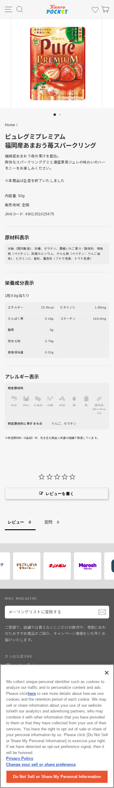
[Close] (106, 672)
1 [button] (55, 114)
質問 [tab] (48, 522)
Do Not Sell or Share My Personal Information (57, 776)
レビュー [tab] (16, 522)
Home (10, 125)
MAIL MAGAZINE (21, 598)
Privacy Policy (19, 758)
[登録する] (102, 612)
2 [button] (60, 115)
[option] (57, 63)
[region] (57, 726)
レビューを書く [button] (60, 493)
